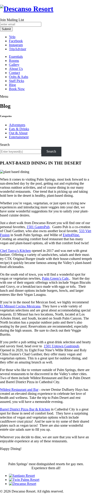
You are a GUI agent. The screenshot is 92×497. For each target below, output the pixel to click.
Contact (14, 73)
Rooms (14, 61)
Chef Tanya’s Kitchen (15, 251)
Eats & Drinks (19, 129)
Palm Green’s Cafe (55, 278)
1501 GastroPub (38, 227)
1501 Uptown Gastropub (61, 346)
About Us (16, 69)
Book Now (17, 89)
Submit (6, 29)
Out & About (18, 133)
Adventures (17, 125)
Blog (12, 85)
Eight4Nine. (71, 235)
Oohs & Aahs (18, 77)
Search (5, 145)
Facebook (16, 41)
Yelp (12, 37)
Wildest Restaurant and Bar (19, 389)
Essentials (16, 56)
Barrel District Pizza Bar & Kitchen (25, 409)
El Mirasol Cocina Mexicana (20, 306)
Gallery (14, 65)
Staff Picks (16, 81)
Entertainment (19, 137)
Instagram (16, 45)
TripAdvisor (17, 49)
